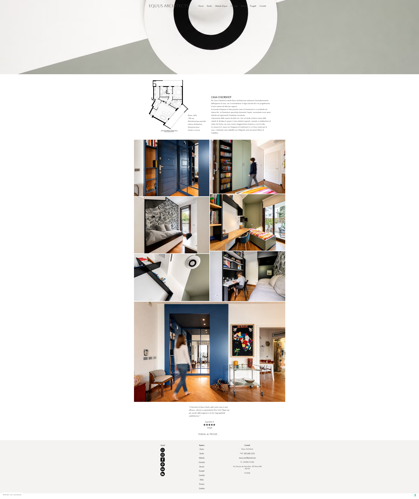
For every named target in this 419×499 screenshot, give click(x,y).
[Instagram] (162, 455)
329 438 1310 (249, 453)
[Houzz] (162, 474)
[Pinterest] (162, 464)
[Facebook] (162, 459)
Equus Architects (169, 6)
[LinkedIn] (162, 469)
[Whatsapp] (162, 450)
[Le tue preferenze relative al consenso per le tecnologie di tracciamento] (415, 495)
